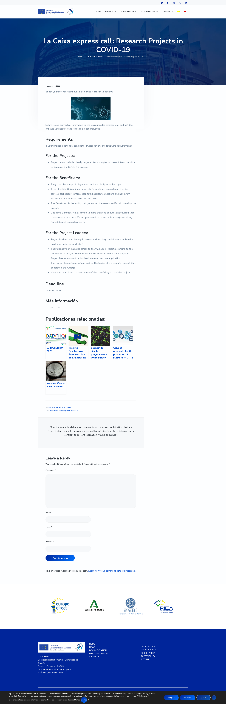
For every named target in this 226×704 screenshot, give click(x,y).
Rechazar (187, 697)
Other (68, 407)
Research (74, 410)
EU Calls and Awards (93, 57)
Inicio (80, 57)
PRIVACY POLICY (148, 649)
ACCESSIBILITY (148, 656)
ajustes (84, 700)
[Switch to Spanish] (178, 11)
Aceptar (171, 697)
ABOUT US (94, 656)
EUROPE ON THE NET (99, 653)
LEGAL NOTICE (148, 646)
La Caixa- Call (53, 307)
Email (49, 527)
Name (49, 512)
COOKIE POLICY (148, 653)
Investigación (64, 410)
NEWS (92, 647)
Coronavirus (53, 410)
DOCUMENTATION (98, 650)
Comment (51, 470)
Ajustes (203, 697)
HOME (92, 644)
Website (50, 541)
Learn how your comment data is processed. (111, 570)
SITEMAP (145, 659)
